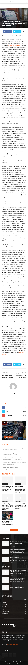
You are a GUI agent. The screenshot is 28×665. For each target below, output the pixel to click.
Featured (4, 18)
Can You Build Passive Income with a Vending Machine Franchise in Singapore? (7, 488)
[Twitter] (10, 654)
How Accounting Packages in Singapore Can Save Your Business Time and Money (20, 489)
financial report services (14, 45)
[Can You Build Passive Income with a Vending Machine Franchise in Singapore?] (7, 481)
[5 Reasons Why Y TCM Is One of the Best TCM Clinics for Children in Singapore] (21, 498)
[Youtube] (14, 654)
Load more (13, 529)
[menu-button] (2, 1)
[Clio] (14, 386)
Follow (24, 411)
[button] (25, 1)
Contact (19, 663)
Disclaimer (9, 663)
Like (25, 407)
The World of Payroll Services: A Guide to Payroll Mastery (21, 375)
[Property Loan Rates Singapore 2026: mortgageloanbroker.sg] (7, 515)
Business (4, 518)
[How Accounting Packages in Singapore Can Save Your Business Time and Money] (21, 481)
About (14, 663)
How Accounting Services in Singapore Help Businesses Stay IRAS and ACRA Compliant (7, 506)
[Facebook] (3, 654)
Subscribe (24, 415)
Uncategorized (5, 484)
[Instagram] (6, 654)
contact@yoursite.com (12, 644)
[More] (23, 31)
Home (3, 6)
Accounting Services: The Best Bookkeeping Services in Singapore (7, 375)
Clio (14, 393)
